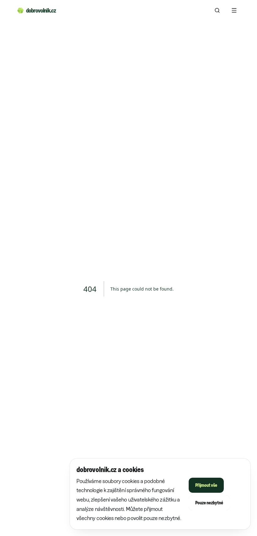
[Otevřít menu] (234, 10)
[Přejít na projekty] (217, 10)
